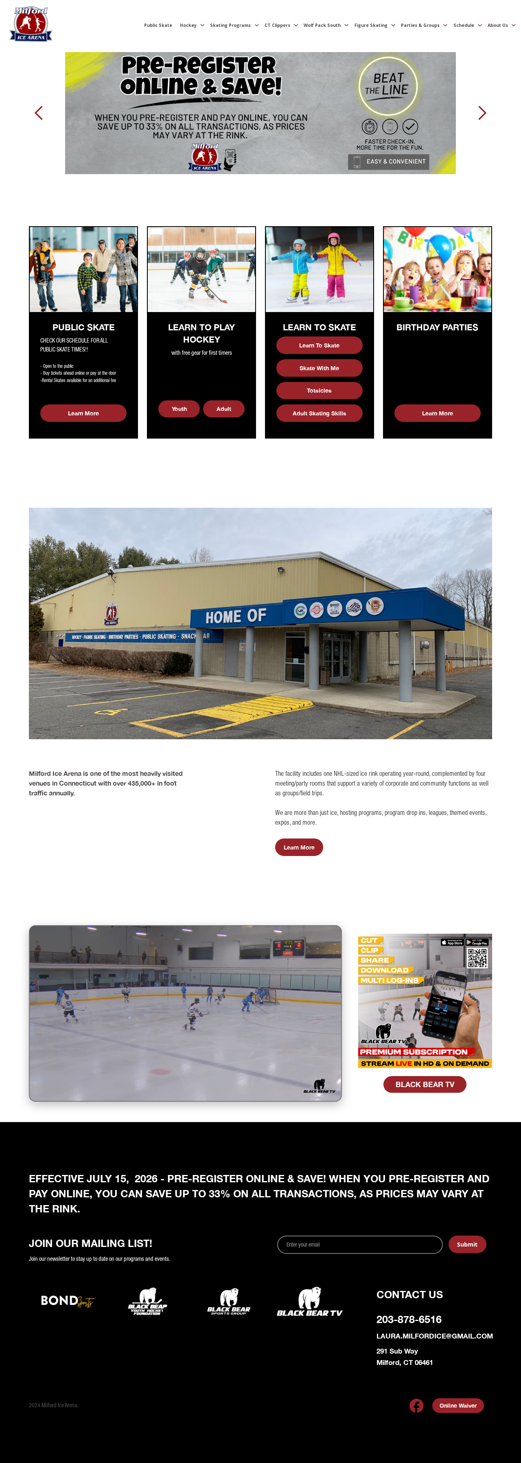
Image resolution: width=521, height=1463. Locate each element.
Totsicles (319, 390)
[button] (189, 26)
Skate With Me (319, 368)
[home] (30, 26)
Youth (179, 408)
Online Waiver (458, 1405)
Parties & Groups (420, 25)
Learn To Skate (319, 345)
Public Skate (158, 25)
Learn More (83, 413)
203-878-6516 (409, 1319)
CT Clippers (277, 25)
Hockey (188, 25)
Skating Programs (230, 25)
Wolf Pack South (322, 25)
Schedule (463, 25)
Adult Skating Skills (319, 413)
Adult (224, 408)
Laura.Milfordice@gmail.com (435, 1336)
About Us (498, 25)
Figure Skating (371, 25)
